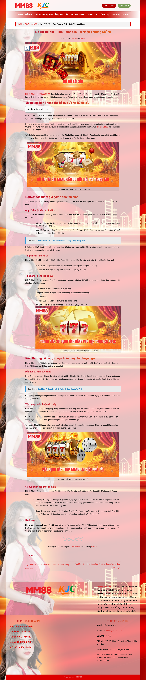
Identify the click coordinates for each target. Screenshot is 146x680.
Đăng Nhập (41, 14)
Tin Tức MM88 (31, 24)
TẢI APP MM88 (77, 14)
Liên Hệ (90, 14)
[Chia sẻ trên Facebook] (65, 539)
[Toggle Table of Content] (46, 109)
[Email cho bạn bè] (73, 539)
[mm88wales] (32, 5)
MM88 (20, 14)
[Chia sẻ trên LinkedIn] (81, 539)
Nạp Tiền (53, 14)
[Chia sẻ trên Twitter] (69, 539)
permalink (94, 547)
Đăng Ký (29, 14)
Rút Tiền (64, 14)
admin (83, 39)
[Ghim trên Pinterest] (77, 539)
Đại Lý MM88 (102, 14)
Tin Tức (124, 14)
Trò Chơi (114, 14)
